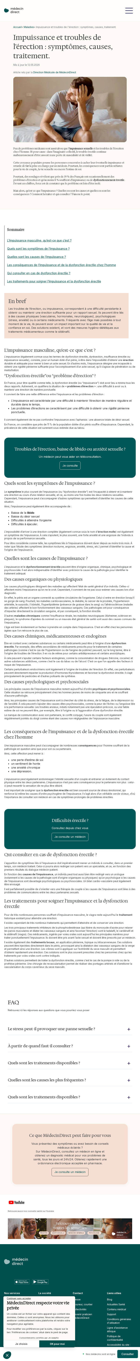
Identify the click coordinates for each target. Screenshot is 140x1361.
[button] (129, 11)
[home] (15, 11)
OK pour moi (57, 1343)
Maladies (29, 27)
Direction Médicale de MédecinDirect (54, 72)
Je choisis (21, 1343)
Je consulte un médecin (70, 836)
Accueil (17, 27)
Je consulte (70, 465)
